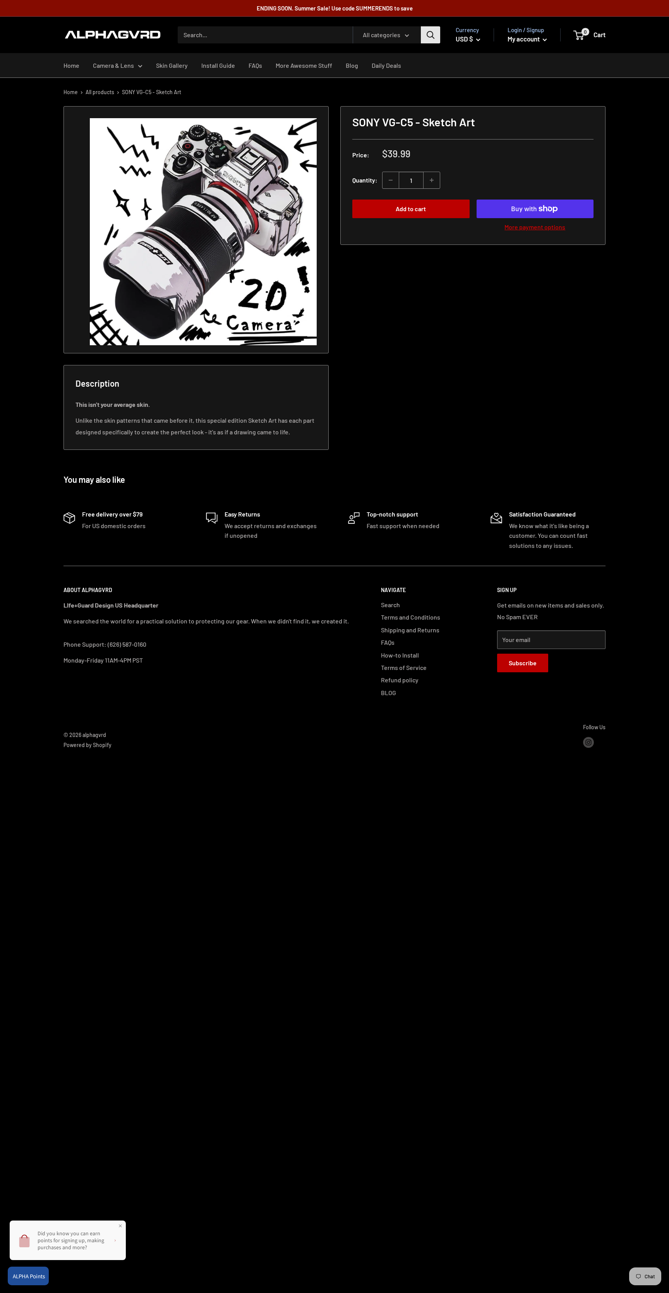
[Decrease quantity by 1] (391, 180)
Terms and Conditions (410, 617)
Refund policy (400, 680)
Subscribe (523, 662)
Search (390, 604)
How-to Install (400, 655)
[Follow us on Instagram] (588, 742)
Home (71, 65)
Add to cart (411, 208)
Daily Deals (386, 65)
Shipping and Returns (410, 630)
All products (100, 92)
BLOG (388, 692)
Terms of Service (404, 667)
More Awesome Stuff (304, 65)
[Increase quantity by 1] (432, 180)
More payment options (534, 227)
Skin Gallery (172, 65)
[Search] (430, 34)
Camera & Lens (113, 65)
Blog (352, 65)
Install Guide (218, 65)
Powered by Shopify (87, 745)
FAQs (255, 65)
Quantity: (364, 180)
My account (524, 39)
